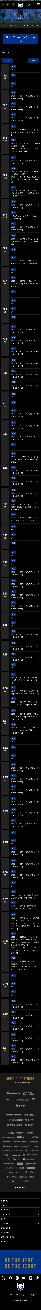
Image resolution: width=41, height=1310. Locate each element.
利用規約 (4, 1241)
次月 (33, 60)
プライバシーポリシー (8, 1237)
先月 (8, 60)
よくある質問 (5, 1232)
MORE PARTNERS (20, 1187)
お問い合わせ (5, 1228)
